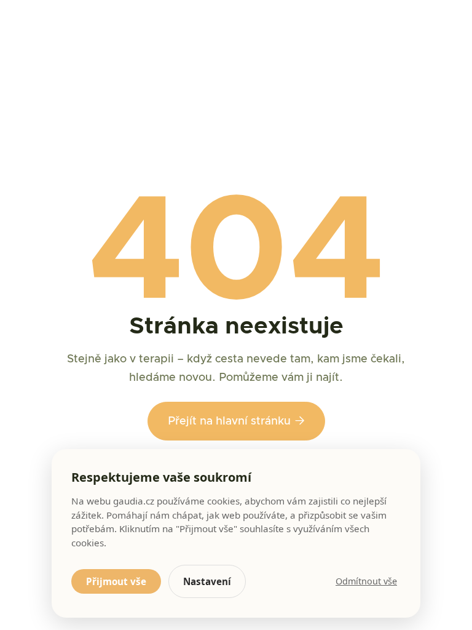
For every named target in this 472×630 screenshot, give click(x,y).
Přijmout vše (116, 581)
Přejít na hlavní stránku (236, 421)
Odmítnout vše (366, 581)
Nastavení (207, 581)
